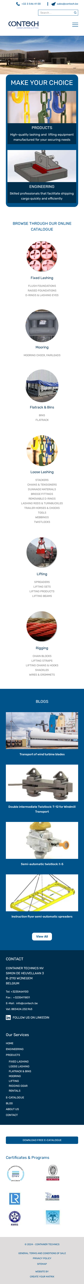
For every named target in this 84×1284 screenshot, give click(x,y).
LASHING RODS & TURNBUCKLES (42, 503)
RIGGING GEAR (18, 1086)
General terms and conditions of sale (42, 1253)
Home (9, 1043)
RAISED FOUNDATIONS (42, 290)
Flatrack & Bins (42, 407)
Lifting (42, 574)
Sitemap (42, 1264)
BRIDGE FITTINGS (42, 494)
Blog (9, 1103)
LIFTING (14, 1081)
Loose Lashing (42, 472)
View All (42, 936)
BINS (42, 415)
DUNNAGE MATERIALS (42, 489)
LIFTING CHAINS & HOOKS (42, 665)
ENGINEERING (15, 1049)
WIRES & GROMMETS (42, 674)
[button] (73, 25)
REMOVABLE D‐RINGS (42, 498)
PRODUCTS (13, 1055)
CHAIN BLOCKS (42, 656)
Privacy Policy (42, 1258)
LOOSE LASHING (19, 1066)
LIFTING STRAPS (42, 660)
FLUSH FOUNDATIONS (42, 286)
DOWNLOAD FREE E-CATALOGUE (42, 1140)
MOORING (15, 1076)
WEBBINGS (42, 517)
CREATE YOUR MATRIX (42, 1276)
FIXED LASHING (19, 1061)
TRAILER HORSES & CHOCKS (42, 508)
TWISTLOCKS (42, 522)
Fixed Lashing (42, 278)
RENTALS (15, 1090)
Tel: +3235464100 (17, 991)
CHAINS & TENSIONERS (42, 484)
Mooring (42, 347)
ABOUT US (12, 1109)
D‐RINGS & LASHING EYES (42, 295)
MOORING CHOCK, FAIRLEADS (42, 355)
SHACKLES (42, 670)
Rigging (42, 648)
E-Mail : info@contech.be (22, 1003)
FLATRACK (42, 420)
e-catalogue (15, 1097)
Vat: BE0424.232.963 (19, 1009)
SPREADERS (42, 582)
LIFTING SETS (42, 586)
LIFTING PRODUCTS (42, 591)
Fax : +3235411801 (18, 997)
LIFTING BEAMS (42, 596)
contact (12, 1115)
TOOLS (42, 512)
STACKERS (42, 480)
